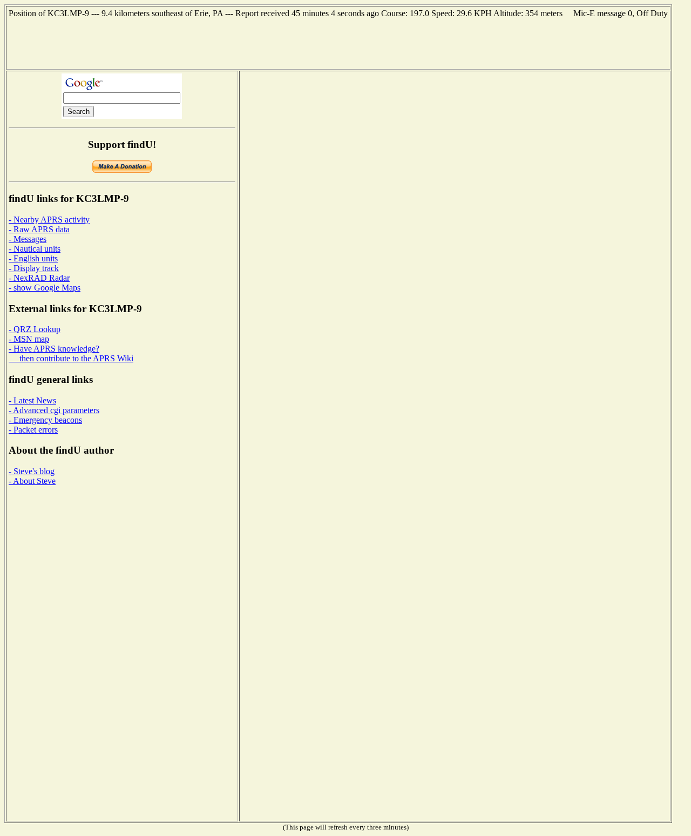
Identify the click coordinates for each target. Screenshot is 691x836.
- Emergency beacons (45, 419)
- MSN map (29, 338)
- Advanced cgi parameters (54, 410)
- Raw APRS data (39, 229)
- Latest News (32, 400)
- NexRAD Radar (39, 277)
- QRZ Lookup (34, 329)
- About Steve (32, 481)
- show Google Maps (44, 287)
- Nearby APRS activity (49, 219)
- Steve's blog (32, 471)
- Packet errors (33, 429)
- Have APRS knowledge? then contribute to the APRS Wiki (71, 353)
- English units (33, 258)
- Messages (27, 239)
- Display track (34, 268)
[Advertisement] (338, 42)
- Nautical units (34, 248)
